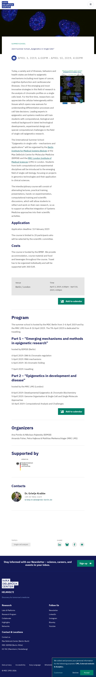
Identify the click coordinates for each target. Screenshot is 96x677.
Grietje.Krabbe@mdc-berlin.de (38, 500)
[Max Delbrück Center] (8, 7)
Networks (6, 626)
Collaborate (6, 618)
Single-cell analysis (21, 544)
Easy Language (35, 665)
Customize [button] (58, 672)
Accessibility (20, 665)
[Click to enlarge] (72, 86)
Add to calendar (74, 301)
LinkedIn (52, 614)
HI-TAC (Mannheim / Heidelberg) (15, 649)
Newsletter (53, 610)
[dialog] (74, 667)
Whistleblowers (51, 665)
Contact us (6, 637)
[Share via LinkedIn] (59, 544)
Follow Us (54, 605)
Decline (75, 672)
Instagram (53, 618)
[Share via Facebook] (74, 544)
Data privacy (7, 665)
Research (7, 605)
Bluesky (52, 622)
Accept (87, 672)
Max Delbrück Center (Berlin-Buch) (15, 641)
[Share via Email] (82, 544)
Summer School (19, 44)
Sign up (83, 563)
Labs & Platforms (8, 610)
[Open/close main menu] (91, 4)
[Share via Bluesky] (67, 544)
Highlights (6, 622)
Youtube (52, 626)
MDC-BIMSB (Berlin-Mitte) (12, 645)
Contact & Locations (12, 632)
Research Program (9, 614)
